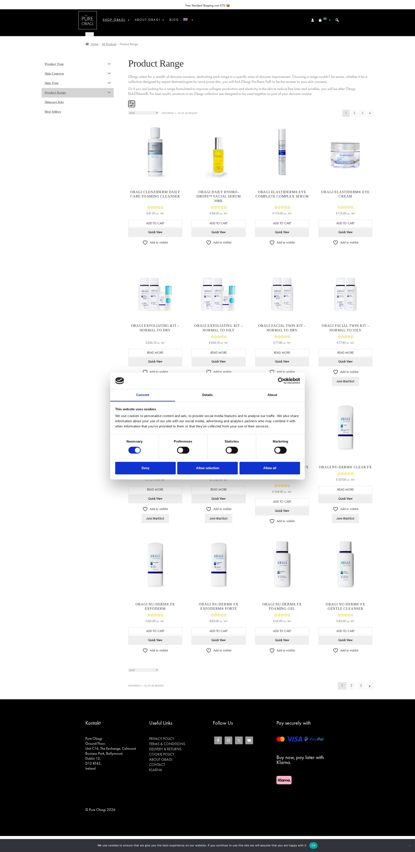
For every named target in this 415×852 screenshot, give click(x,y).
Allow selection (207, 468)
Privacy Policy (161, 739)
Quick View (155, 232)
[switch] (183, 450)
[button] (337, 20)
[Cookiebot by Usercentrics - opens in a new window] (281, 380)
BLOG (174, 20)
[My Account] (313, 20)
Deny (145, 468)
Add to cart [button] (155, 223)
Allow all (269, 468)
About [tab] (272, 395)
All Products (109, 44)
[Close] (89, 34)
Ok (313, 845)
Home (94, 44)
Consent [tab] (142, 395)
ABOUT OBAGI (147, 20)
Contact (157, 765)
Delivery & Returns (165, 749)
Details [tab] (207, 395)
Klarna (155, 770)
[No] (409, 845)
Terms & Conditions (167, 744)
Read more (155, 352)
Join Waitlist (345, 381)
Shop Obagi (114, 20)
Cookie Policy (161, 754)
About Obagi (160, 760)
